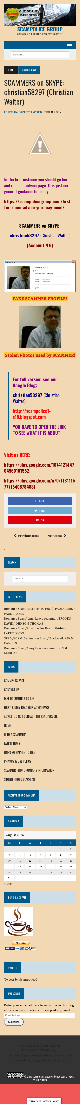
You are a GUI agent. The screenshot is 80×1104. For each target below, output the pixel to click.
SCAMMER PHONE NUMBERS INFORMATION (29, 770)
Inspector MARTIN (30, 112)
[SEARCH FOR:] (40, 54)
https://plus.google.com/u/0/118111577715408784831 (39, 483)
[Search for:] (40, 578)
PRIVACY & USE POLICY (17, 761)
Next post (54, 536)
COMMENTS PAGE (14, 680)
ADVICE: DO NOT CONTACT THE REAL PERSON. (30, 716)
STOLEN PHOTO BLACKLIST (19, 779)
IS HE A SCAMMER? (15, 734)
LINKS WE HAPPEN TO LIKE (19, 752)
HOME (7, 725)
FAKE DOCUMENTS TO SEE (19, 698)
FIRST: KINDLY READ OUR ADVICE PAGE (26, 707)
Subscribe (13, 1021)
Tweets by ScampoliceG (20, 979)
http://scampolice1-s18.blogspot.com (32, 413)
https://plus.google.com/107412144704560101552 (39, 467)
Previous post (28, 536)
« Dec (8, 883)
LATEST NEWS (12, 743)
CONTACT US (11, 689)
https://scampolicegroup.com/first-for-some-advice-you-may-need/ (38, 204)
